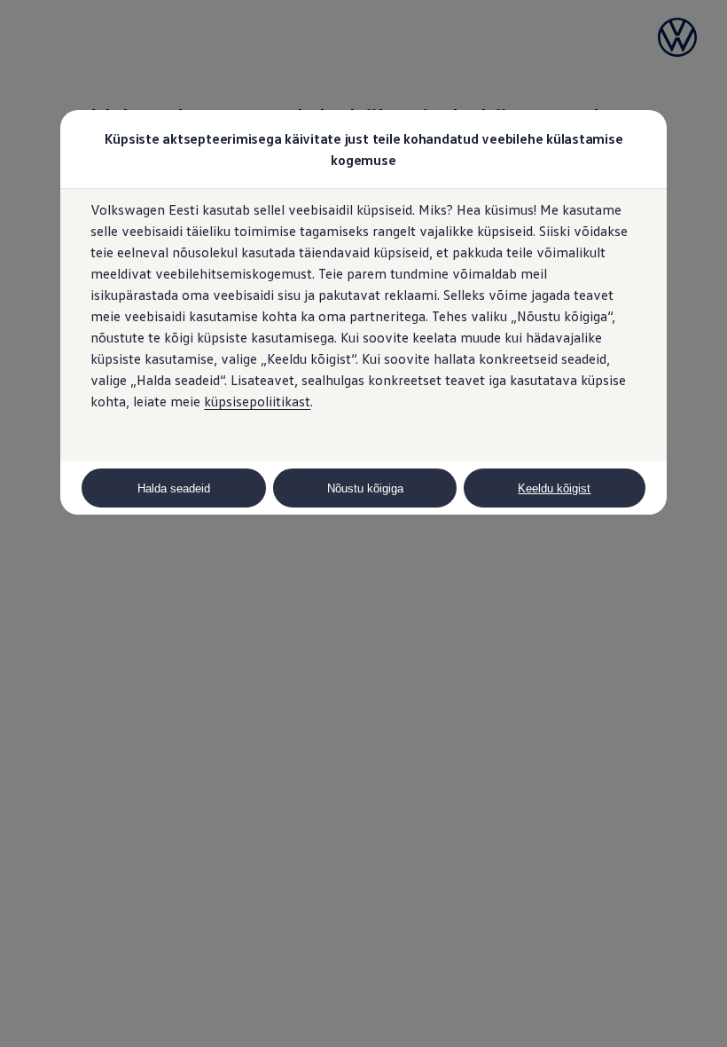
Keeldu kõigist (554, 488)
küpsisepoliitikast (257, 401)
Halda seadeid (173, 488)
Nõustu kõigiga (365, 488)
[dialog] (363, 523)
